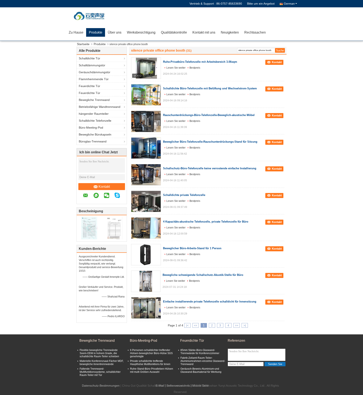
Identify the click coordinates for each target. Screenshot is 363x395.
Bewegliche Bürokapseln (95, 134)
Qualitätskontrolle (174, 32)
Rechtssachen (255, 32)
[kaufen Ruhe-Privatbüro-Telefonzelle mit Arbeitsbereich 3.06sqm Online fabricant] (146, 68)
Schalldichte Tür (89, 58)
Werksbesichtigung (141, 32)
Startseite (83, 44)
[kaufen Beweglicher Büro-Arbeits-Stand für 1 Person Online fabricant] (146, 254)
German (289, 3)
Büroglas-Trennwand (93, 141)
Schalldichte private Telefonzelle (184, 195)
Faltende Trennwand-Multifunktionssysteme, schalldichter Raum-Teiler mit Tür (100, 372)
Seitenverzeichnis (178, 385)
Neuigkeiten (230, 32)
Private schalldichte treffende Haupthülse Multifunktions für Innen (150, 363)
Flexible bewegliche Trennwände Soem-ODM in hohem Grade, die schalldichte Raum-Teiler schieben (99, 353)
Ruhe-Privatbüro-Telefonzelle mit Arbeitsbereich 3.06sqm (200, 61)
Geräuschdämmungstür (94, 72)
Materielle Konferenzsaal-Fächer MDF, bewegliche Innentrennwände (102, 363)
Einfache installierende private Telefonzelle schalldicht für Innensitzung (209, 301)
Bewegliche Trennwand (94, 100)
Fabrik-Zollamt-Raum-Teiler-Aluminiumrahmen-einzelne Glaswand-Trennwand (202, 361)
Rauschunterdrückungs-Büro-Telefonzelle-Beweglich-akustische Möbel (209, 115)
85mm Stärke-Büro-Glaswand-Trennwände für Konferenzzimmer (199, 352)
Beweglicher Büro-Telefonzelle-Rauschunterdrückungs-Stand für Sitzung (210, 141)
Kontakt (104, 186)
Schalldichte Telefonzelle (95, 120)
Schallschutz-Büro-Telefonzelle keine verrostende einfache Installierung (209, 168)
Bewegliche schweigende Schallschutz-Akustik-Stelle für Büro (203, 274)
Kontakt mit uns (203, 32)
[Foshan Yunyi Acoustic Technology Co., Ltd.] (90, 15)
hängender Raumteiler (94, 113)
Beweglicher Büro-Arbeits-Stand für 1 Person (192, 248)
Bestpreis (194, 67)
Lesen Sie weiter (175, 67)
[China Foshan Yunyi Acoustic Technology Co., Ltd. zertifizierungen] (89, 227)
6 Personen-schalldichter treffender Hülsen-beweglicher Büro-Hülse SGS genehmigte (151, 353)
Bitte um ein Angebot (261, 3)
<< (195, 325)
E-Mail (160, 385)
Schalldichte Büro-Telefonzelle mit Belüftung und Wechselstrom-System (210, 88)
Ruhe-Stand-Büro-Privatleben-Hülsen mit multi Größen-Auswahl (151, 370)
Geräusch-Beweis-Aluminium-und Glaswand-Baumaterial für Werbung (200, 370)
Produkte (95, 32)
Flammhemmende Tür (94, 79)
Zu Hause (76, 32)
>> (236, 325)
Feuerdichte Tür (89, 86)
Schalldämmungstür (92, 65)
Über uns (114, 32)
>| (244, 325)
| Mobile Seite (200, 385)
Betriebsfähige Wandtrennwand (99, 106)
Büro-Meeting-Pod (91, 127)
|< (187, 325)
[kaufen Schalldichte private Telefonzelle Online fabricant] (146, 201)
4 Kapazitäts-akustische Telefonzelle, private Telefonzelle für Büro (205, 221)
